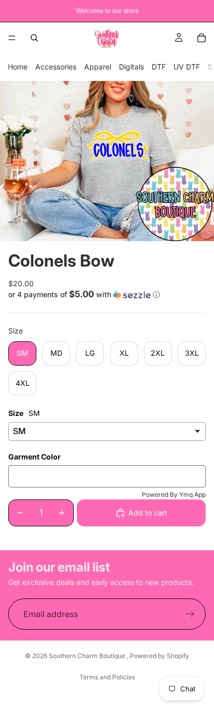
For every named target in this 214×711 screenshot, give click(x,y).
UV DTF (186, 66)
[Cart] (201, 37)
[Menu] (12, 38)
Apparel (97, 66)
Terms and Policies (107, 677)
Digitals (131, 66)
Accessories (55, 66)
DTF (159, 66)
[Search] (34, 37)
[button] (107, 294)
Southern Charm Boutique (88, 656)
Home (18, 66)
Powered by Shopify (159, 656)
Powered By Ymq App (174, 494)
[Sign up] (190, 614)
